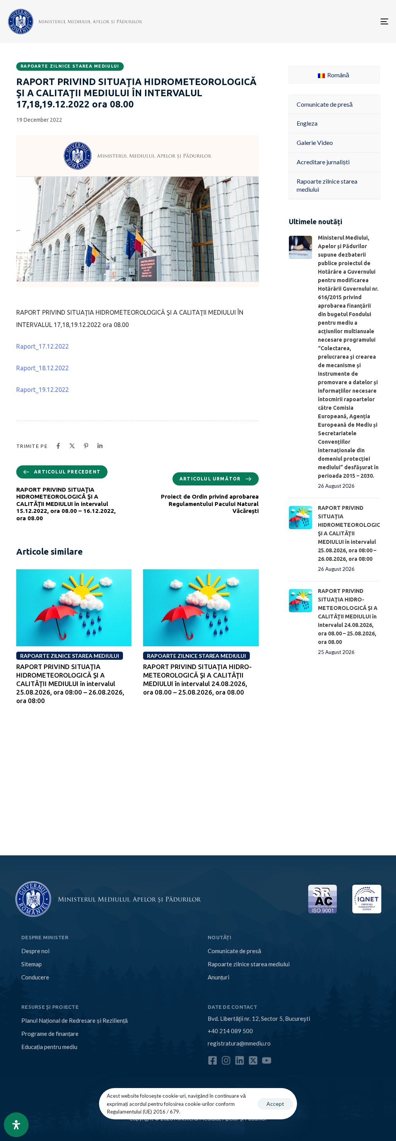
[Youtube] (266, 1060)
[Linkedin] (239, 1060)
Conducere (35, 977)
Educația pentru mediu (49, 1046)
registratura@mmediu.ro (239, 1043)
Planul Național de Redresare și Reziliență (74, 1020)
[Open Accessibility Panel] (16, 1124)
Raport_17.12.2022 (42, 346)
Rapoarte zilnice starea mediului (69, 66)
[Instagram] (226, 1060)
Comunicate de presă (234, 950)
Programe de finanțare (50, 1033)
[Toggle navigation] (324, 21)
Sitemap (31, 963)
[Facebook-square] (212, 1060)
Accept (275, 1103)
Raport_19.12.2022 (42, 389)
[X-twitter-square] (253, 1060)
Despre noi (35, 950)
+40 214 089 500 (230, 1030)
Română (337, 74)
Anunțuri (218, 977)
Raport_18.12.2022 (42, 367)
